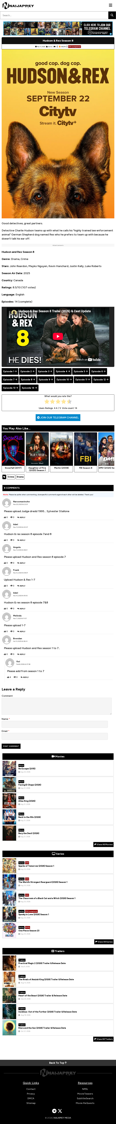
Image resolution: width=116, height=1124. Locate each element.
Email (5, 731)
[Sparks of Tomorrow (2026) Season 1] (9, 871)
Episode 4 (61, 371)
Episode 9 (44, 379)
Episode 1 (8, 371)
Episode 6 (97, 371)
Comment (7, 695)
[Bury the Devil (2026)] (9, 838)
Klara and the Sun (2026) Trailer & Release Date (42, 1028)
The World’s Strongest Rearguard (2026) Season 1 (42, 882)
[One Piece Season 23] (9, 935)
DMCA (30, 1098)
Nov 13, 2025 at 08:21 (20, 550)
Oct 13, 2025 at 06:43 (20, 641)
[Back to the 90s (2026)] (9, 822)
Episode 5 (79, 371)
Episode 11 (81, 379)
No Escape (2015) (26, 769)
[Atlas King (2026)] (9, 806)
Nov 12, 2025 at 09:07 (20, 573)
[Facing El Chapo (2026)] (9, 790)
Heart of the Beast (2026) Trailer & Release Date (42, 995)
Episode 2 (26, 371)
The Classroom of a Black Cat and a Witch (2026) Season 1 (46, 898)
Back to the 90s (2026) (29, 817)
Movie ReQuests (85, 1103)
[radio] (46, 402)
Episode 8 (26, 379)
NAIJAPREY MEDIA (62, 1118)
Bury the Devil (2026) (28, 833)
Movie (21, 765)
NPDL (85, 1089)
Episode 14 (28, 388)
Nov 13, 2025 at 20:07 (20, 527)
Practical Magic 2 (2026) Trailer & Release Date (42, 963)
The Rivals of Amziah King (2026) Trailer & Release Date (46, 979)
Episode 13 (9, 388)
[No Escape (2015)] (9, 773)
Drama (20, 477)
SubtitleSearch (85, 1098)
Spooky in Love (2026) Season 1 (33, 914)
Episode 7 (8, 379)
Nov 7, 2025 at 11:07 (20, 618)
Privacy (31, 1093)
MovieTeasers (85, 1093)
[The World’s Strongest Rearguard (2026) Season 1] (9, 887)
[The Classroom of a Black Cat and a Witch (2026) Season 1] (9, 903)
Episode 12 (100, 379)
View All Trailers (104, 1039)
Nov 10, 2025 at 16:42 (20, 596)
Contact (30, 1089)
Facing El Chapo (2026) (29, 785)
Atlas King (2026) (26, 801)
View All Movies (104, 844)
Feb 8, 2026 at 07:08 (23, 664)
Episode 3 (43, 371)
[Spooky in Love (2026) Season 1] (9, 919)
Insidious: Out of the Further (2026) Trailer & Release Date (47, 1012)
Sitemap (30, 1103)
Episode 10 (63, 379)
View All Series (105, 942)
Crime (11, 477)
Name (5, 718)
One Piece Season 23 (28, 931)
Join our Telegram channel (59, 417)
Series (50, 47)
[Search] (112, 15)
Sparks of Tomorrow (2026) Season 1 (36, 866)
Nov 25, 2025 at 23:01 (20, 504)
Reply (22, 517)
